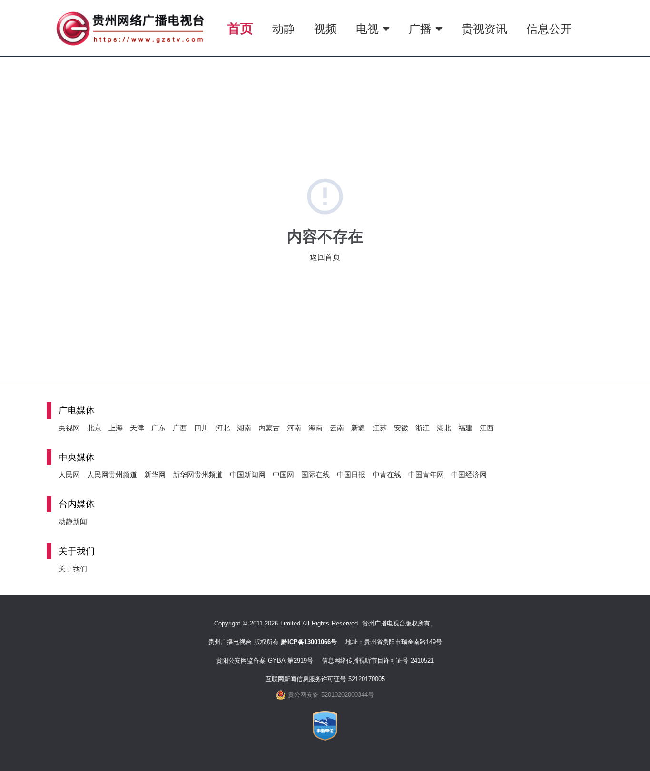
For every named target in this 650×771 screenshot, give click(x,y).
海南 (315, 428)
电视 (369, 28)
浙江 (422, 428)
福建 (465, 428)
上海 (115, 428)
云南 (337, 428)
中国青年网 (426, 474)
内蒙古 (269, 428)
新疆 (358, 428)
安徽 (401, 428)
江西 (487, 428)
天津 (137, 428)
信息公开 (549, 28)
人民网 (69, 474)
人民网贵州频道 (112, 474)
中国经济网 (469, 474)
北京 (94, 428)
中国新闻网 (248, 474)
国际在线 (315, 474)
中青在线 (387, 474)
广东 (158, 428)
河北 (223, 428)
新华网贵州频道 (198, 474)
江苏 (380, 428)
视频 (325, 28)
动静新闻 (73, 521)
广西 (180, 428)
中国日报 (351, 474)
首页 (240, 28)
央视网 (69, 428)
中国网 (283, 474)
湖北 (444, 428)
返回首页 (325, 257)
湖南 (244, 428)
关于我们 (73, 569)
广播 (422, 28)
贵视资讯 (484, 28)
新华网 (155, 474)
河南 (294, 428)
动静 (283, 28)
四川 (201, 428)
